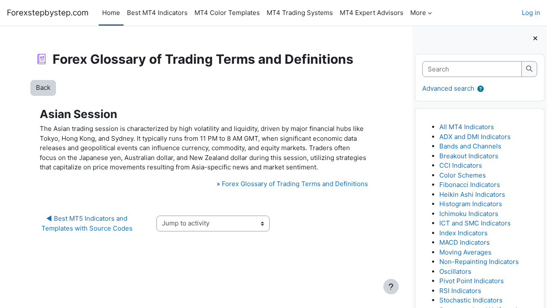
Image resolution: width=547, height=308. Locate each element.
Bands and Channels (470, 146)
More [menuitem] (418, 13)
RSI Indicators (460, 291)
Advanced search (448, 88)
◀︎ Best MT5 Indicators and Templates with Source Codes (86, 223)
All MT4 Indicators (466, 127)
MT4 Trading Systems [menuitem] (300, 13)
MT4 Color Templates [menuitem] (227, 13)
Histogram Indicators (470, 204)
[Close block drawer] (535, 39)
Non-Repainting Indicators (479, 262)
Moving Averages (465, 252)
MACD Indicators (464, 242)
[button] (480, 89)
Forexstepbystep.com (47, 13)
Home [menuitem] (111, 13)
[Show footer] (391, 286)
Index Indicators (463, 233)
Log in (531, 13)
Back (43, 87)
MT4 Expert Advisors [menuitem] (371, 13)
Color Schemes (462, 175)
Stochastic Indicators (471, 300)
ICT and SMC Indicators (475, 223)
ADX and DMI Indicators (475, 137)
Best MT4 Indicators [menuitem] (157, 13)
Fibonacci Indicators (469, 185)
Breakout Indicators (468, 156)
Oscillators (455, 271)
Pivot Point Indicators (471, 281)
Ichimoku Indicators (468, 214)
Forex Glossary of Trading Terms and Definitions (295, 184)
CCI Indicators (460, 165)
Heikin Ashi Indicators (472, 194)
